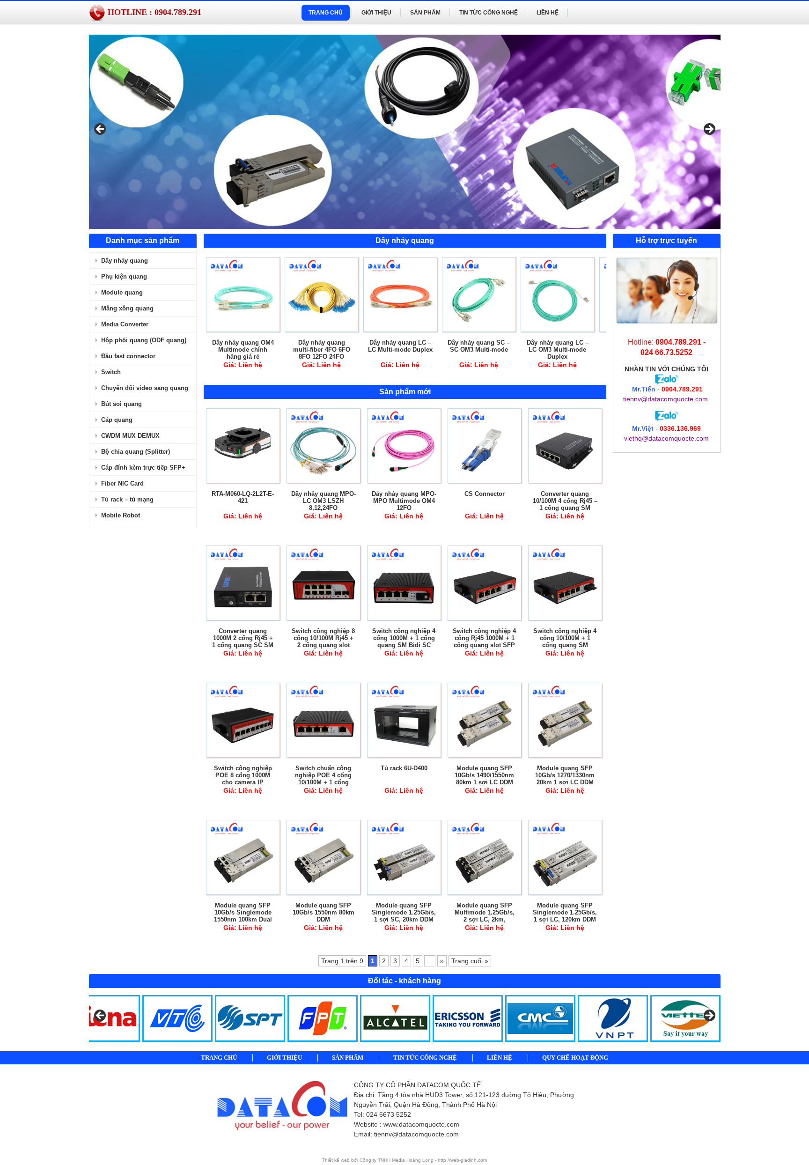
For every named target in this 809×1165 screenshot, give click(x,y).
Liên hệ (548, 12)
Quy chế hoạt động (575, 1057)
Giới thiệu (376, 12)
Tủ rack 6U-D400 (404, 768)
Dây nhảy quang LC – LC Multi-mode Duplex (400, 346)
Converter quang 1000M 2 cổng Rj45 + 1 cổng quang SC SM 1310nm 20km (242, 641)
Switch (111, 372)
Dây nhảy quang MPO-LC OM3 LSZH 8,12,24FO (323, 500)
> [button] (709, 130)
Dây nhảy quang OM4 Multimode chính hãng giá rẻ (243, 349)
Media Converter (124, 324)
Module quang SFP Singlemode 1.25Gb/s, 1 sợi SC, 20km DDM (404, 912)
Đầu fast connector (128, 356)
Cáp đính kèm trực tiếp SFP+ (143, 467)
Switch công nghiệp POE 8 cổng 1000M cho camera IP (243, 775)
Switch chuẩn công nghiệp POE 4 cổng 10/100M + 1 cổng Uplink (323, 779)
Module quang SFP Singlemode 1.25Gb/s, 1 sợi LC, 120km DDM (565, 912)
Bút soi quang (121, 403)
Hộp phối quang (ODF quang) (143, 340)
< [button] (101, 130)
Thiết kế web (336, 1160)
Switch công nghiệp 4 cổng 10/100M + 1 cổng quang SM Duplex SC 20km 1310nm (564, 645)
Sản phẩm (425, 12)
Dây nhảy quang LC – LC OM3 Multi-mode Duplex (557, 349)
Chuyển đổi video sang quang (144, 387)
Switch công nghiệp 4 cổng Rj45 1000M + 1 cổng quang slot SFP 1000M (484, 641)
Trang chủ (326, 12)
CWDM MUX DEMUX (130, 435)
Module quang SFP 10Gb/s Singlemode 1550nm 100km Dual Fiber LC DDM (243, 916)
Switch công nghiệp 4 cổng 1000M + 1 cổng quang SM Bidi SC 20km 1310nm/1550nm (404, 641)
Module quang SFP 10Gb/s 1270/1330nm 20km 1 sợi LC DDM (565, 775)
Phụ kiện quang (124, 276)
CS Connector (484, 493)
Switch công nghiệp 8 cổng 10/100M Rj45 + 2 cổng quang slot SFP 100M (323, 641)
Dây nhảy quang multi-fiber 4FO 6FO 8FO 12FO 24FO (321, 349)
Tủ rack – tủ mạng (127, 499)
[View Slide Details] (405, 132)
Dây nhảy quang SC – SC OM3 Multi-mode (479, 346)
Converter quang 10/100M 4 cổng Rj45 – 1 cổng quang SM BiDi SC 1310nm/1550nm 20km (565, 507)
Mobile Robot (120, 515)
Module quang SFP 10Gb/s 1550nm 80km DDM (323, 912)
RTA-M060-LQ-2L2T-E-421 (243, 497)
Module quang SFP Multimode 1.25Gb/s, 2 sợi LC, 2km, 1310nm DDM (485, 916)
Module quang (122, 292)
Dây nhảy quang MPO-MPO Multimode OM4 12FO (404, 500)
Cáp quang (116, 419)
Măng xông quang (127, 308)
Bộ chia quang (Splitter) (135, 451)
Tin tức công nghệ (488, 12)
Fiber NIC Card (122, 483)
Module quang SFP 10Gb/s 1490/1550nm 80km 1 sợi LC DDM (484, 775)
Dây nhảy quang (124, 260)
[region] (405, 132)
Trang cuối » (469, 961)
